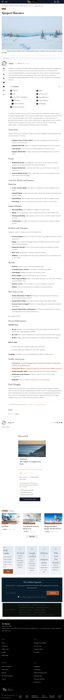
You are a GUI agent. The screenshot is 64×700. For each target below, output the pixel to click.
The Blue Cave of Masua (39, 605)
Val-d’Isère (5, 526)
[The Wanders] (32, 2)
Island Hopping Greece (23, 458)
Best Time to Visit (43, 94)
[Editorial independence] (44, 549)
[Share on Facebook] (4, 74)
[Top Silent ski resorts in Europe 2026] (32, 518)
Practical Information (43, 97)
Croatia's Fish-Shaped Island (27, 614)
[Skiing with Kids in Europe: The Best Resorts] (53, 518)
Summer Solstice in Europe (46, 614)
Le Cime (53, 523)
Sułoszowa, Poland (39, 610)
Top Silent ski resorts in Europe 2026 (31, 527)
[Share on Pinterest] (4, 83)
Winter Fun (16, 100)
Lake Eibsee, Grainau (25, 610)
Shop (8, 571)
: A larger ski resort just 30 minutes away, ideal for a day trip (37, 368)
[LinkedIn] (61, 422)
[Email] (4, 87)
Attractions (15, 90)
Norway (20, 63)
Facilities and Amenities (18, 107)
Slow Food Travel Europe (26, 607)
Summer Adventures (19, 103)
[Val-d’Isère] (11, 518)
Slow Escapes (32, 523)
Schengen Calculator (39, 612)
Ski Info (40, 90)
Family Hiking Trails (25, 612)
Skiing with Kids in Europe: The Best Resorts (52, 527)
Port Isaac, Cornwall (42, 607)
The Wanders (30, 404)
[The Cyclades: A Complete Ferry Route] (32, 448)
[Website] (55, 422)
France (8, 521)
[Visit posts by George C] (4, 423)
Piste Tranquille (26, 523)
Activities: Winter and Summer (20, 97)
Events (13, 94)
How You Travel (47, 523)
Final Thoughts (42, 104)
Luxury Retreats (13, 521)
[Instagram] (59, 422)
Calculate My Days (30, 499)
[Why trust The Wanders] (55, 549)
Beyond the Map (40, 404)
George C (11, 63)
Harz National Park (24, 605)
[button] (3, 2)
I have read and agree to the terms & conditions (33, 597)
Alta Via (3, 8)
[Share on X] (4, 78)
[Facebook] (57, 422)
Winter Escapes (4, 523)
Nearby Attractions (43, 100)
